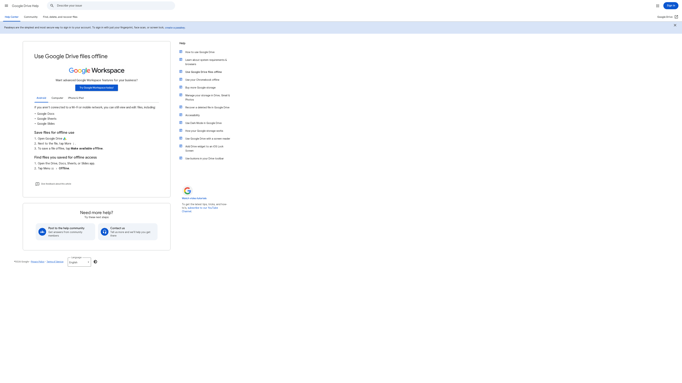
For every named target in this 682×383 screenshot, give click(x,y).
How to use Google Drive (200, 52)
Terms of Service (55, 261)
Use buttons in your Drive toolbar (204, 158)
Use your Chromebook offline (202, 79)
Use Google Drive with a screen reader (207, 138)
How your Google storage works (204, 130)
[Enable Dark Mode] (95, 261)
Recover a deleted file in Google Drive (207, 107)
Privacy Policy (37, 261)
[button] (6, 5)
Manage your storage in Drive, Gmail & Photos (207, 97)
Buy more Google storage (200, 87)
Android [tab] (41, 97)
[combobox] (116, 6)
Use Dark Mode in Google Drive (203, 123)
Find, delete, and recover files (60, 16)
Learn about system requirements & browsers (206, 62)
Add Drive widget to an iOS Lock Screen (204, 148)
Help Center (12, 16)
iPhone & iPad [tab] (76, 97)
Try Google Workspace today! (97, 87)
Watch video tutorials (194, 198)
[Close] (675, 25)
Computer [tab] (57, 97)
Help (182, 43)
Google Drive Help (25, 6)
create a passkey (175, 27)
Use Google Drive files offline (203, 72)
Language (76, 257)
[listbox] (79, 262)
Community (31, 16)
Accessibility (192, 115)
